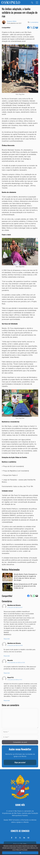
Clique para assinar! (20, 762)
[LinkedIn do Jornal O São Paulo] (24, 838)
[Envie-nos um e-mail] (28, 838)
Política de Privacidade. (22, 850)
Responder (7, 639)
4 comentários (34, 22)
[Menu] (37, 2)
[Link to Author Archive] (4, 22)
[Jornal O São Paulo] (10, 2)
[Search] (32, 2)
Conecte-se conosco (20, 831)
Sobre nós (20, 804)
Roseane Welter (11, 21)
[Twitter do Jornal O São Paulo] (20, 838)
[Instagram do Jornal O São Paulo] (16, 838)
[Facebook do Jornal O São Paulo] (11, 838)
